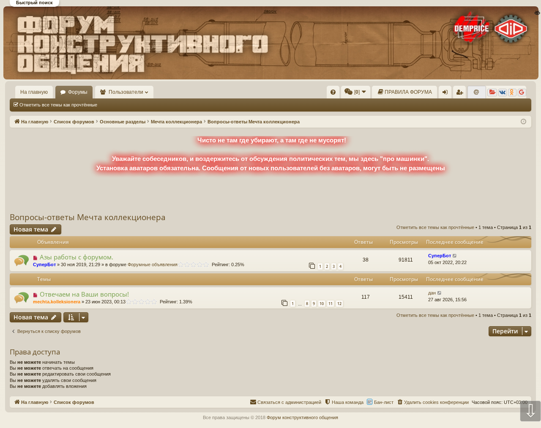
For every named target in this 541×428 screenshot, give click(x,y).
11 (330, 303)
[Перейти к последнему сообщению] (455, 256)
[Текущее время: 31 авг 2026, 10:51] (523, 122)
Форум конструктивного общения (302, 417)
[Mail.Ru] (476, 92)
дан (432, 292)
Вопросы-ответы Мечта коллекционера (88, 217)
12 (339, 303)
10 (322, 303)
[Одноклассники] (512, 92)
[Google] (522, 92)
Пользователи (126, 92)
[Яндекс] (492, 92)
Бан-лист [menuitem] (383, 402)
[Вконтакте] (502, 92)
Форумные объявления (153, 264)
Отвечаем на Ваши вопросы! (84, 294)
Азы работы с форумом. (76, 257)
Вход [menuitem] (447, 93)
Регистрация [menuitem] (461, 93)
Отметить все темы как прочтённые (58, 104)
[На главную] (270, 42)
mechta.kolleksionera (56, 301)
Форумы (77, 92)
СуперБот (44, 264)
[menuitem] (333, 92)
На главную (34, 92)
